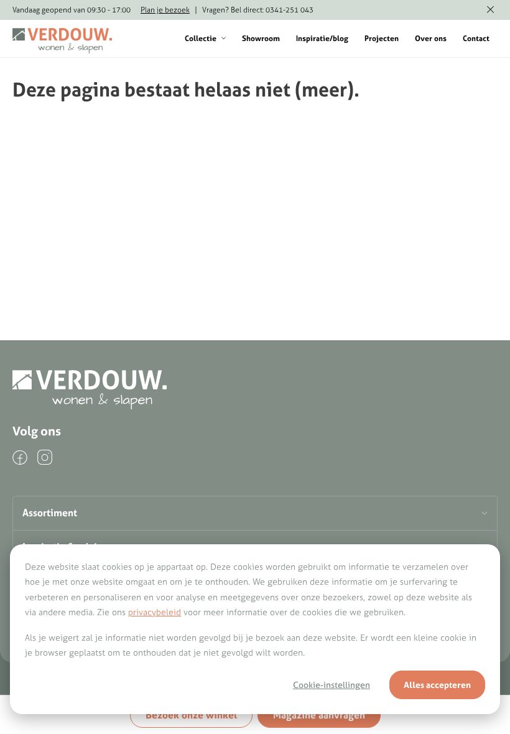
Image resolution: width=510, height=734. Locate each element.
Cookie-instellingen (331, 684)
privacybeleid (154, 612)
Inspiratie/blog (322, 38)
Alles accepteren (437, 684)
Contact (476, 38)
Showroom (261, 38)
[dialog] (255, 629)
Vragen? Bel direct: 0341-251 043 (257, 9)
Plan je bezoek (165, 9)
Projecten (381, 38)
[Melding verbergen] (490, 10)
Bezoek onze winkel (191, 714)
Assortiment (49, 512)
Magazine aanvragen (319, 714)
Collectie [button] (200, 38)
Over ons (431, 38)
